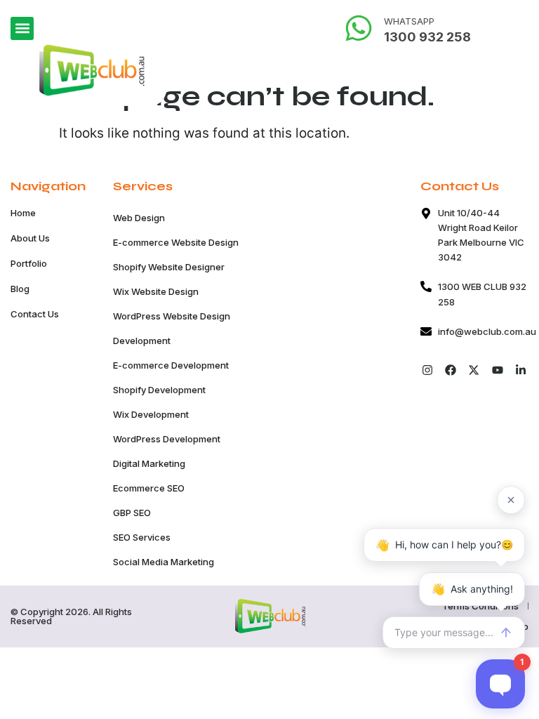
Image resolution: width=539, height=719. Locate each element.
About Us (30, 238)
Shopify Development (159, 389)
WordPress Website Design (171, 316)
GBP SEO (132, 512)
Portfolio (29, 263)
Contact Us (35, 313)
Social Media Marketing (163, 561)
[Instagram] (427, 370)
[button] (22, 28)
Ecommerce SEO (149, 488)
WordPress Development (166, 438)
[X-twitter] (474, 370)
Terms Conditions (480, 606)
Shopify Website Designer (169, 266)
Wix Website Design (156, 291)
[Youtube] (497, 370)
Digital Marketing (149, 463)
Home (23, 212)
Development (142, 340)
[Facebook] (451, 370)
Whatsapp (409, 21)
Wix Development (151, 414)
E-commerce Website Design (176, 242)
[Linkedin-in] (520, 370)
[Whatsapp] (358, 28)
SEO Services (142, 537)
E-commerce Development (171, 365)
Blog (20, 288)
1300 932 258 (427, 36)
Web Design (139, 217)
